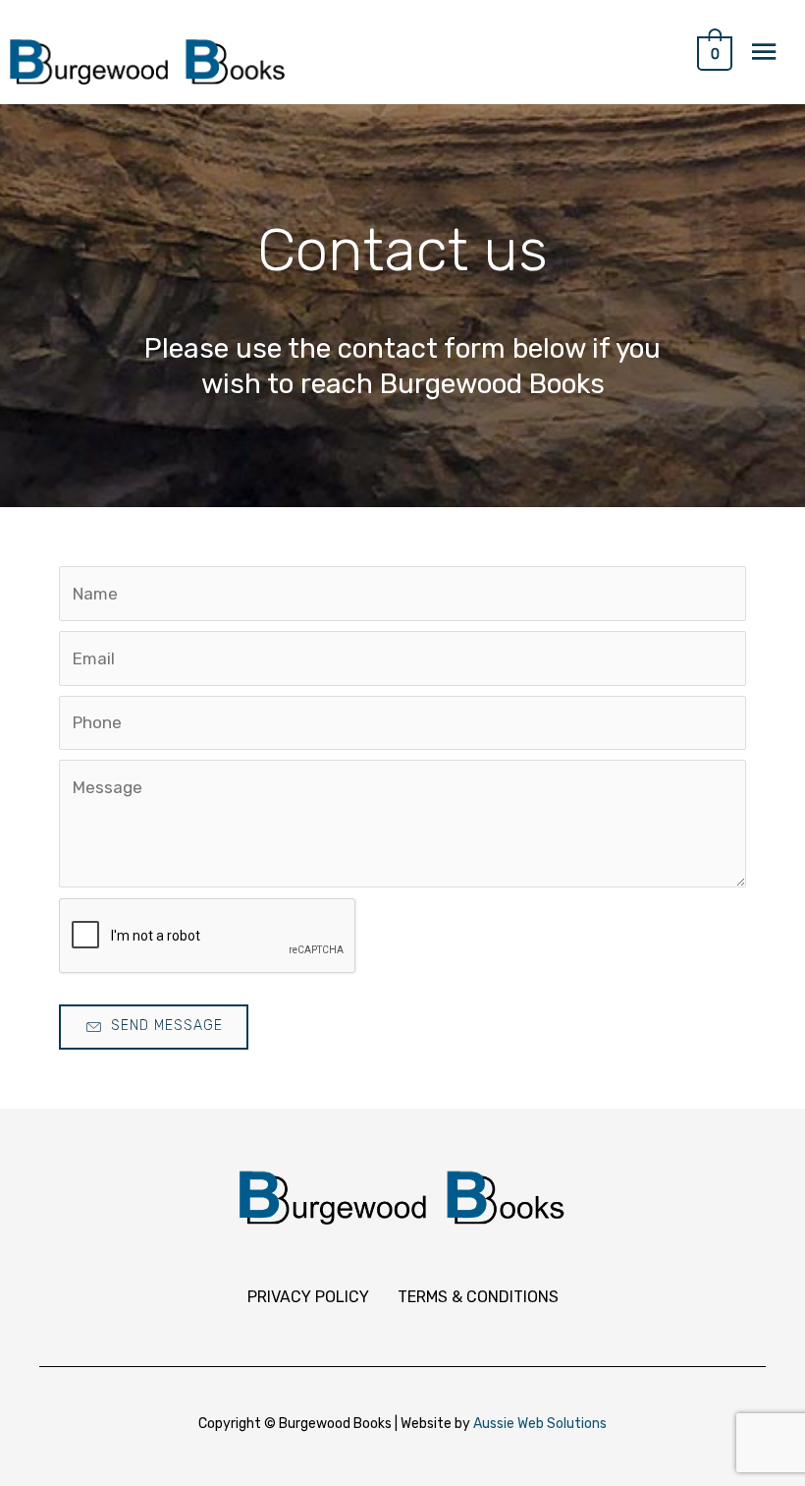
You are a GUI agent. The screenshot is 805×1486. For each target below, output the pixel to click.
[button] (153, 1026)
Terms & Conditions (478, 1296)
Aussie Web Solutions (540, 1423)
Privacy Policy (308, 1296)
